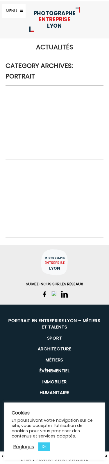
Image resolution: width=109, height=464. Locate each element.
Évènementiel (55, 371)
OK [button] (44, 446)
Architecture (55, 349)
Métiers (54, 360)
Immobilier (54, 382)
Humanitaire (54, 392)
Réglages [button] (23, 446)
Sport (54, 338)
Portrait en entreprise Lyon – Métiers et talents (54, 323)
